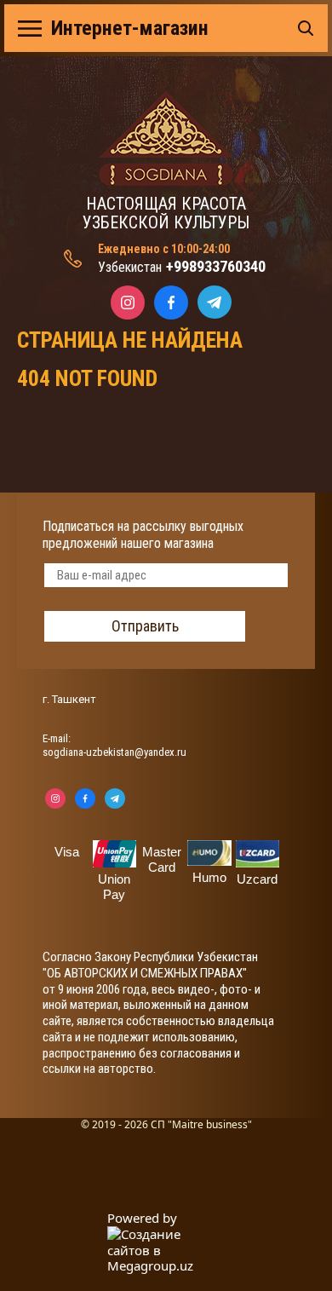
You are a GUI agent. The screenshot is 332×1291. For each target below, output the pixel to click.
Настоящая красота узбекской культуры (166, 213)
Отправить (145, 626)
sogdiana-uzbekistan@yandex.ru (114, 752)
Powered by (142, 1218)
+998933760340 (216, 266)
